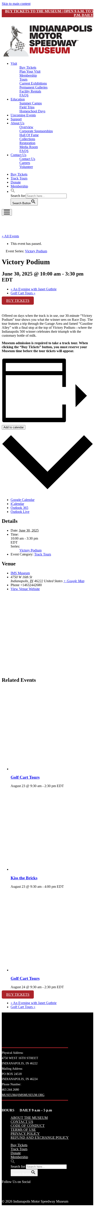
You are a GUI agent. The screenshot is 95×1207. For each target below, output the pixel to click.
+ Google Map (73, 581)
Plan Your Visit (29, 71)
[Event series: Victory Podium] (66, 886)
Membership (28, 75)
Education (18, 99)
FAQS (23, 95)
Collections (27, 139)
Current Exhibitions (33, 83)
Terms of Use (23, 1129)
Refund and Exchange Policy (40, 1137)
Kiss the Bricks (24, 878)
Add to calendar (14, 427)
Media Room (28, 147)
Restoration (27, 143)
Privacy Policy (25, 1133)
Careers (24, 163)
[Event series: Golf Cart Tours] (66, 786)
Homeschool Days (32, 111)
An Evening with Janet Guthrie (34, 289)
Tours (23, 79)
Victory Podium (30, 550)
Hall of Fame (29, 135)
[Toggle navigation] (7, 212)
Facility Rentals (30, 91)
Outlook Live (20, 512)
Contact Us (18, 155)
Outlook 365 (19, 508)
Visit (14, 63)
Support (16, 119)
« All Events (10, 236)
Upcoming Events (23, 115)
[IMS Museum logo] (47, 56)
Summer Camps (30, 103)
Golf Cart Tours (23, 293)
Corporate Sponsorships (36, 131)
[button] (13, 191)
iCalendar (17, 504)
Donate (16, 182)
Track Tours (19, 178)
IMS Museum (20, 573)
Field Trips (26, 107)
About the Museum (29, 1118)
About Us (17, 123)
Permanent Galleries (33, 87)
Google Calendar (22, 500)
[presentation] (52, 769)
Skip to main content (16, 4)
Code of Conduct (28, 1126)
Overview (26, 127)
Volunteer (26, 167)
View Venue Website (25, 589)
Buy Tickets (27, 67)
